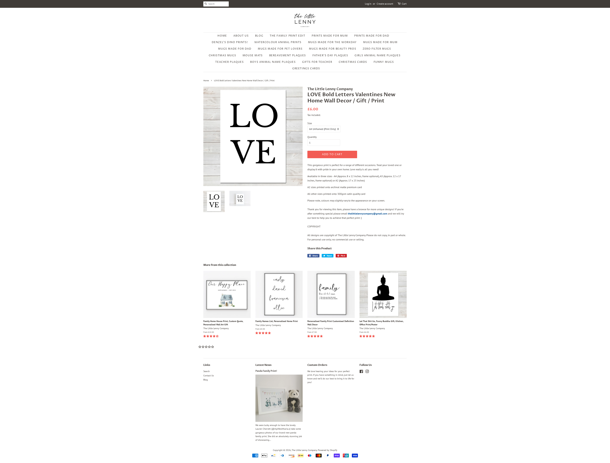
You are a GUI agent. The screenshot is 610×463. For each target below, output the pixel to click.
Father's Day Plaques (330, 55)
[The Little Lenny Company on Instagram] (367, 372)
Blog (259, 36)
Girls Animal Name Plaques (377, 55)
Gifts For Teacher (317, 62)
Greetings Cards (306, 68)
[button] (211, 336)
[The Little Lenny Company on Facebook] (361, 372)
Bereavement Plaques (287, 55)
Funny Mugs (384, 62)
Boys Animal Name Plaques (273, 62)
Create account (385, 3)
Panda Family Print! (266, 371)
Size (309, 123)
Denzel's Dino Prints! (230, 42)
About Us (241, 36)
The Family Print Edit (287, 36)
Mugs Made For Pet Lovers (280, 49)
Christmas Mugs (222, 55)
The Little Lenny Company (304, 450)
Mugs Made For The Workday (332, 42)
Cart (404, 3)
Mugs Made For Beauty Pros (332, 49)
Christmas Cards (353, 62)
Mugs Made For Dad (234, 49)
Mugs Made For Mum (380, 42)
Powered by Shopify (327, 450)
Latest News (263, 365)
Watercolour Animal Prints (278, 42)
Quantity (312, 136)
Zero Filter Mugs (377, 49)
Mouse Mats (253, 55)
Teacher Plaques (229, 62)
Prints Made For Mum (330, 36)
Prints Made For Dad (371, 36)
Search (206, 371)
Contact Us (208, 375)
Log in (368, 3)
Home (222, 36)
